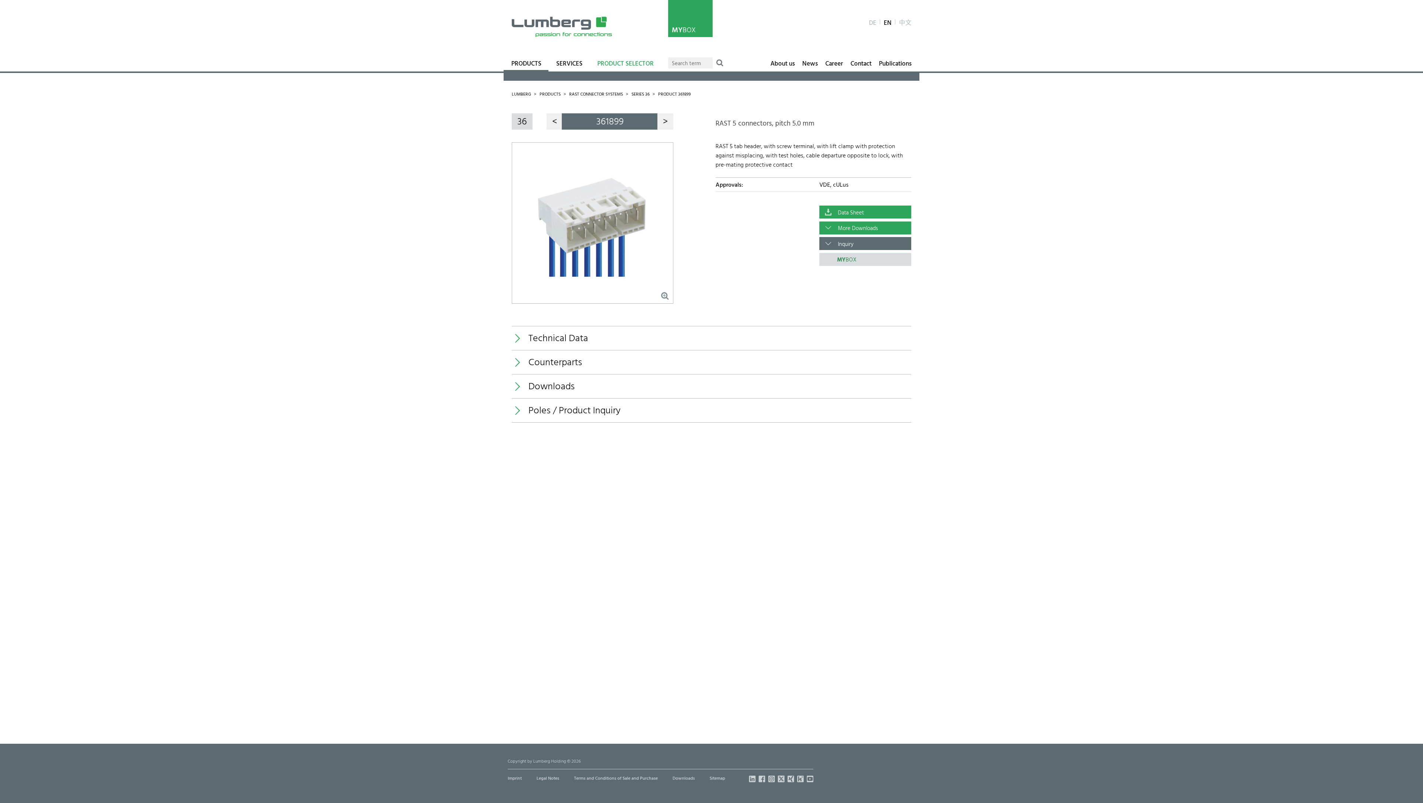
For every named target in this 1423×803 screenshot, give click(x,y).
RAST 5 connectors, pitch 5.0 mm (765, 123)
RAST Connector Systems (596, 94)
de (872, 23)
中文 (905, 23)
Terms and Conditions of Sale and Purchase (616, 778)
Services (569, 64)
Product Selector (625, 64)
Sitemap (717, 778)
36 (522, 122)
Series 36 (640, 94)
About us (782, 64)
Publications (895, 64)
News (810, 64)
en (888, 23)
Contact (861, 64)
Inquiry (845, 244)
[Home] (562, 27)
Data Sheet (851, 213)
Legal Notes (548, 778)
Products (526, 64)
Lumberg (521, 94)
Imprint (515, 778)
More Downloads (858, 228)
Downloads (684, 778)
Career (834, 64)
